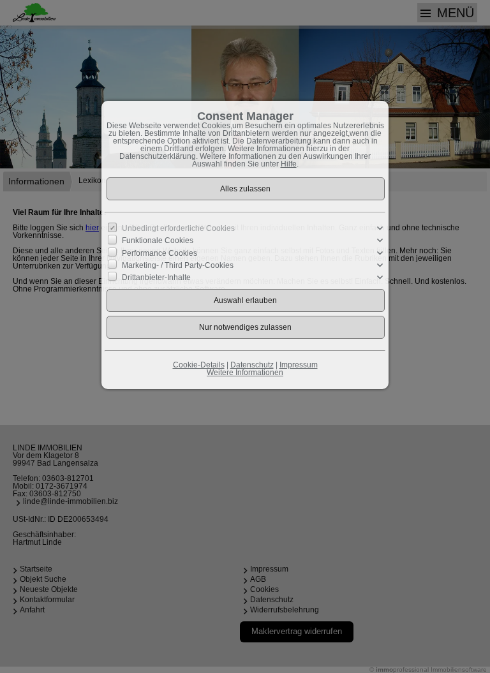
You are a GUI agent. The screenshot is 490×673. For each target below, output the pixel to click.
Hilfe (289, 163)
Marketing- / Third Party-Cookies (178, 265)
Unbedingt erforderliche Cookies (178, 228)
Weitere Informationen (245, 372)
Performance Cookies (159, 252)
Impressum (298, 364)
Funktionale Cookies (157, 240)
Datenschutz (252, 364)
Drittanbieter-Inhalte (156, 277)
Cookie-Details (199, 364)
